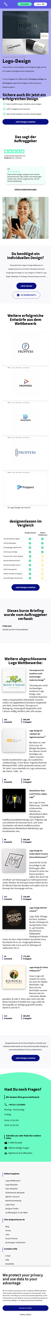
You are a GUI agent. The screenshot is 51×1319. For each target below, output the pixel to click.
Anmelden (25, 4)
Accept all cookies (25, 1308)
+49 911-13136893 (17, 1104)
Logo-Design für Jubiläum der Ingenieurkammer (36, 733)
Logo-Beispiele (11, 1184)
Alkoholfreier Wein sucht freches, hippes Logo (38, 793)
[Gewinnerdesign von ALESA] (25, 54)
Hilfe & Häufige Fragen (16, 1148)
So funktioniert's (26, 295)
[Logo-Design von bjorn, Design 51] (25, 347)
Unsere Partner (11, 1238)
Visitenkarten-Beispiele (15, 1192)
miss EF (27, 507)
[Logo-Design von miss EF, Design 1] (25, 487)
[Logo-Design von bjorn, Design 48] (25, 452)
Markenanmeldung (13, 1200)
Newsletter (9, 1264)
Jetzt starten (26, 286)
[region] (25, 1293)
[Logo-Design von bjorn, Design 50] (25, 382)
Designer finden (12, 1208)
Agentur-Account (12, 1196)
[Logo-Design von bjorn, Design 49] (25, 417)
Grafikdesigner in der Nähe (16, 1212)
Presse (8, 1230)
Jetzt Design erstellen (26, 121)
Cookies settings (25, 1314)
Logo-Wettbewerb (12, 1180)
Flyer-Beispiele (11, 1188)
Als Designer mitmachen (15, 1242)
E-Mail (7, 1256)
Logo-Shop (10, 1204)
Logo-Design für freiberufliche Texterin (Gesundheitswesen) (38, 853)
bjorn (27, 368)
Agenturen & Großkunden (18, 1153)
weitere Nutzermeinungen (25, 189)
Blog (7, 1226)
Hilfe (7, 1260)
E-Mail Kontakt (13, 1142)
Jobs (7, 1234)
